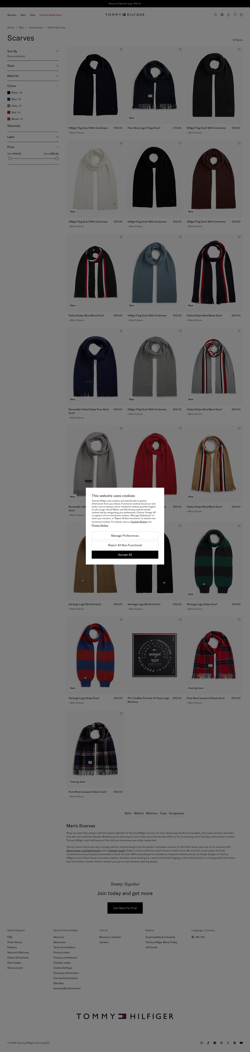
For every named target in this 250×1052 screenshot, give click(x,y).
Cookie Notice (139, 521)
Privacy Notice (100, 525)
